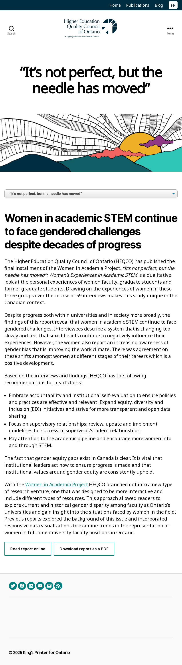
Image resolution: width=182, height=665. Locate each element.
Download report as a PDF (84, 548)
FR (173, 5)
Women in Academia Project (56, 484)
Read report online (27, 548)
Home (115, 5)
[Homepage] (91, 28)
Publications (137, 5)
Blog (159, 5)
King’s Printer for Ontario (46, 652)
